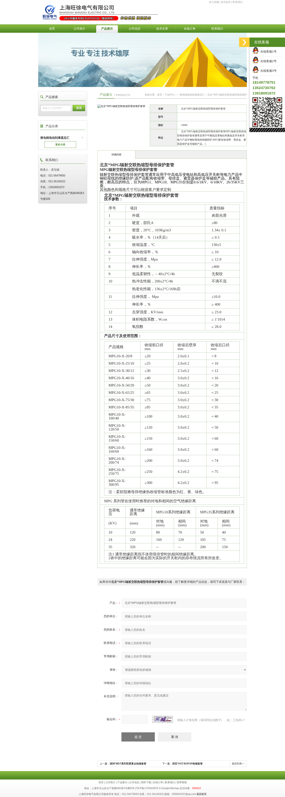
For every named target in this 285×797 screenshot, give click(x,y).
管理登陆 (182, 782)
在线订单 (189, 28)
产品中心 (170, 94)
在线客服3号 (268, 70)
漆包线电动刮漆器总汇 (54, 137)
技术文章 (162, 28)
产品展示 (107, 28)
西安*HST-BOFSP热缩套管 (187, 763)
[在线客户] (244, 42)
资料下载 (146, 782)
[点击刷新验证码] (162, 719)
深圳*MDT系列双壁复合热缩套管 (128, 763)
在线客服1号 (268, 51)
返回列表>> (238, 763)
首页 (52, 28)
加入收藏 (214, 2)
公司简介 (79, 28)
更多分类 (60, 144)
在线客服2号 (268, 61)
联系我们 (238, 2)
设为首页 (226, 2)
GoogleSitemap (170, 788)
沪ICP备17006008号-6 (148, 788)
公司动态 (134, 28)
